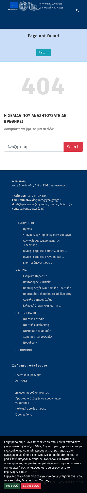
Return (44, 52)
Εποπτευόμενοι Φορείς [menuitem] (37, 262)
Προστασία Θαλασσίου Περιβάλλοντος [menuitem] (47, 294)
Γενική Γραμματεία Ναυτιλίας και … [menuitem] (45, 251)
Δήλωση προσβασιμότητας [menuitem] (32, 392)
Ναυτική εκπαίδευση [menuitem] (36, 325)
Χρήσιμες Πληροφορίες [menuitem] (38, 336)
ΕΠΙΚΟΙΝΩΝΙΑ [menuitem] (23, 350)
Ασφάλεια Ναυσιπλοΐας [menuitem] (37, 299)
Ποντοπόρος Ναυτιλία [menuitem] (37, 282)
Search (73, 146)
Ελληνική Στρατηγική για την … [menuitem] (42, 305)
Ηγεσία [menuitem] (27, 229)
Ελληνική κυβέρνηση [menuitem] (28, 375)
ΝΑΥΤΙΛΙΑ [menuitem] (21, 270)
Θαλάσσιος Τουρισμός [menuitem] (37, 331)
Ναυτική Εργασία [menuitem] (33, 319)
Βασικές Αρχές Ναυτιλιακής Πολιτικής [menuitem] (47, 288)
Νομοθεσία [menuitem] (30, 342)
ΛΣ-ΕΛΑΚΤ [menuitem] (21, 381)
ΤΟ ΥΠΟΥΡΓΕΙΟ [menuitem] (24, 223)
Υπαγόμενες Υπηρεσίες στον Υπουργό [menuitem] (47, 235)
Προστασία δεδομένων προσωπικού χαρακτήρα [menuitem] (38, 401)
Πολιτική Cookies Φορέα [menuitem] (30, 408)
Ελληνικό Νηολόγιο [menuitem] (35, 276)
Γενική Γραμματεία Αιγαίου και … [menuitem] (43, 257)
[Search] (77, 9)
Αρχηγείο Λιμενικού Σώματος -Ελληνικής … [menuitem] (41, 243)
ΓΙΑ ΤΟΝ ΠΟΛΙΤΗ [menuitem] (25, 313)
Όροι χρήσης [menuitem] (23, 414)
